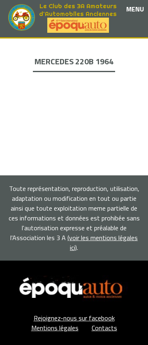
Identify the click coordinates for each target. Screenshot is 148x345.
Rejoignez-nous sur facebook (74, 318)
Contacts (104, 328)
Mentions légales (55, 328)
